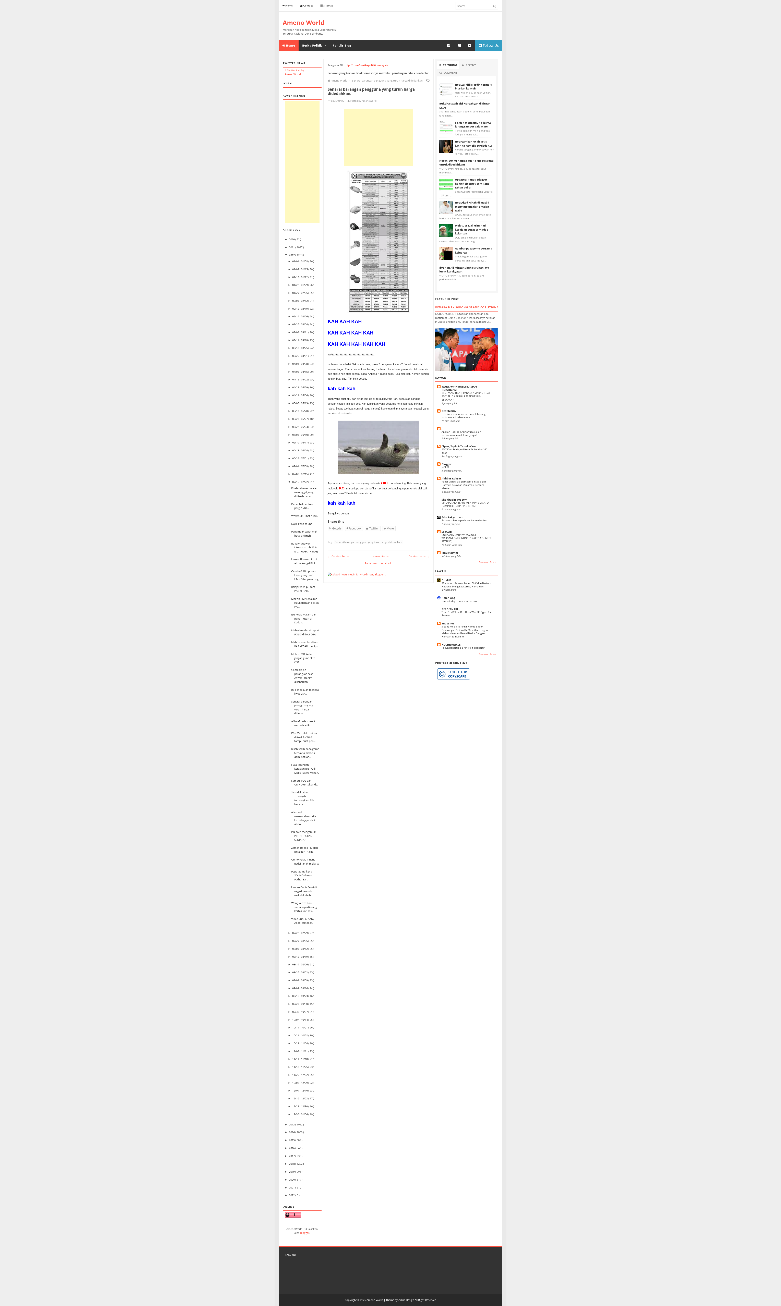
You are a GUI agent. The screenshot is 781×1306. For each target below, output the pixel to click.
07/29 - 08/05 (300, 941)
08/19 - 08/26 (300, 964)
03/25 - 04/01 (300, 356)
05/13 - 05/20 (300, 411)
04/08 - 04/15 (300, 372)
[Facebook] (449, 45)
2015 (292, 1140)
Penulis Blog (342, 45)
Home (289, 5)
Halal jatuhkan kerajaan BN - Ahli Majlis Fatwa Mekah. (305, 768)
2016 (292, 1148)
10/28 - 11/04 (300, 1043)
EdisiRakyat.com (452, 517)
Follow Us (490, 45)
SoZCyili (447, 532)
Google (336, 528)
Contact (308, 5)
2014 (292, 1132)
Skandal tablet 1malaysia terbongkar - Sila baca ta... (302, 798)
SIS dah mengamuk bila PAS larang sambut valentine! (473, 125)
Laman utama (380, 556)
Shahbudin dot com (454, 499)
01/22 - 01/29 (300, 285)
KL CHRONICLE (451, 644)
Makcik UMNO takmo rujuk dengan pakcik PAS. (305, 603)
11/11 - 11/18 (300, 1059)
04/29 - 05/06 (300, 395)
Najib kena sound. (302, 524)
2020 (292, 1179)
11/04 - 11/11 (300, 1051)
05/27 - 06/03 (300, 427)
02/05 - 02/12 (300, 301)
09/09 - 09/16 (300, 988)
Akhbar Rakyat (451, 478)
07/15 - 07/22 (300, 482)
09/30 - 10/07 (300, 1012)
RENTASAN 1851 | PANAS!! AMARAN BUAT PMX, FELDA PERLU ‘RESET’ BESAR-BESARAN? (466, 396)
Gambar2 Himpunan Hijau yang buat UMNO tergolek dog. (305, 575)
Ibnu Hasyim (450, 552)
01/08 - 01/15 (300, 269)
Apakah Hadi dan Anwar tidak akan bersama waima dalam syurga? (461, 433)
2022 (292, 1195)
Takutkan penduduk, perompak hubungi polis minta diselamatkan (464, 415)
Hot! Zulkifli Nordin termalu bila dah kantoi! (473, 86)
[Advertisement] (302, 162)
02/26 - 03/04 (300, 324)
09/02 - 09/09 (300, 980)
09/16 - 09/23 (300, 996)
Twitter (374, 528)
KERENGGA (449, 411)
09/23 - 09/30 (300, 1004)
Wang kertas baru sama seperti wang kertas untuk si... (304, 907)
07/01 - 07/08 (300, 466)
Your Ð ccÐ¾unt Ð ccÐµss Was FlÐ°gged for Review (466, 613)
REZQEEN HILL (451, 609)
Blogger (304, 1233)
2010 (292, 239)
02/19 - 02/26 (300, 316)
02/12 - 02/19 (300, 308)
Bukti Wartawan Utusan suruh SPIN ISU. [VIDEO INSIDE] (304, 547)
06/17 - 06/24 (300, 450)
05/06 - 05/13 (300, 403)
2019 (292, 1171)
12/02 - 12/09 (300, 1083)
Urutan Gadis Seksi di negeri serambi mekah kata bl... (304, 891)
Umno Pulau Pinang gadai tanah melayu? (305, 861)
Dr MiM (446, 580)
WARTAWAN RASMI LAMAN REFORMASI (459, 388)
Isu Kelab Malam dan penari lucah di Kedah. (303, 618)
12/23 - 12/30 (300, 1106)
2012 (292, 255)
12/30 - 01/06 (300, 1114)
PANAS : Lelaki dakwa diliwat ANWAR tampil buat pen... (304, 737)
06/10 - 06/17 (300, 442)
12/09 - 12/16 (300, 1090)
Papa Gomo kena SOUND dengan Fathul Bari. (302, 875)
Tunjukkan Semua (487, 562)
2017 (292, 1156)
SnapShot (448, 623)
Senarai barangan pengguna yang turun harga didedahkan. (368, 542)
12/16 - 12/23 (300, 1098)
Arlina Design (406, 1300)
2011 (292, 247)
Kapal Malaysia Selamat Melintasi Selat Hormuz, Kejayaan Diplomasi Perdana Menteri (464, 485)
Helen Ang (448, 598)
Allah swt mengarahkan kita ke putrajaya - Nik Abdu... (303, 818)
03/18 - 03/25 (300, 348)
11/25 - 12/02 (300, 1075)
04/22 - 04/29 (300, 387)
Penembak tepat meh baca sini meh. (304, 533)
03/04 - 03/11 (300, 332)
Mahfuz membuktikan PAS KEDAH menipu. (305, 644)
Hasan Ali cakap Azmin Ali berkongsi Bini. (304, 561)
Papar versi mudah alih (378, 563)
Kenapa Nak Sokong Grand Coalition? (466, 307)
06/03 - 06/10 (300, 435)
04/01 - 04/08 (300, 364)
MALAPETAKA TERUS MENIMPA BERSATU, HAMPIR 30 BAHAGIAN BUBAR (465, 504)
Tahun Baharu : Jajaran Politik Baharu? (463, 647)
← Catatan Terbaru (339, 556)
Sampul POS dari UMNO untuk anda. (304, 782)
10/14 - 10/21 (300, 1027)
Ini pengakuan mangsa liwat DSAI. (305, 692)
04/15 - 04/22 (300, 379)
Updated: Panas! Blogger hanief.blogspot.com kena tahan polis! (472, 183)
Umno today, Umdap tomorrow (459, 601)
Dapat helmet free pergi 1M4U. (302, 506)
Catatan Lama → (419, 556)
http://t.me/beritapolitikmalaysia (366, 65)
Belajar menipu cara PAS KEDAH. (303, 589)
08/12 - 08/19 (300, 957)
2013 (292, 1124)
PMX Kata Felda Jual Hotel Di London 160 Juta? (464, 451)
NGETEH (446, 467)
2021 (292, 1187)
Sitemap (328, 5)
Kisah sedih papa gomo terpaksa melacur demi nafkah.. (305, 753)
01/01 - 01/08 (300, 261)
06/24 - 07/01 (300, 458)
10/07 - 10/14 (300, 1020)
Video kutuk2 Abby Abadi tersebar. (302, 921)
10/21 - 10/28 (300, 1035)
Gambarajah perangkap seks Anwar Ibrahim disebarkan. (302, 676)
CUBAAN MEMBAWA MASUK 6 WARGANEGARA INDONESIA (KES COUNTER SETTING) (466, 538)
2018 (292, 1163)
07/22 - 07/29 (300, 933)
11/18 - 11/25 (300, 1067)
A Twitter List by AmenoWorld (294, 72)
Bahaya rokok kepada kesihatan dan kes (464, 520)
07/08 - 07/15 (300, 474)
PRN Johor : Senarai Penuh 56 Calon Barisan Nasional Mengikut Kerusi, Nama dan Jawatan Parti (466, 586)
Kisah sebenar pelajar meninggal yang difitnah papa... (304, 492)
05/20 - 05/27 (300, 419)
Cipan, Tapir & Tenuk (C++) (459, 446)
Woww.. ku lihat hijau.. (304, 516)
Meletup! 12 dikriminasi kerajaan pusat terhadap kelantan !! (471, 229)
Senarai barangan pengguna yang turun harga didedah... (302, 707)
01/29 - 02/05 (300, 293)
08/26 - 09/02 (300, 972)
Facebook (354, 528)
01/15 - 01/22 (300, 277)
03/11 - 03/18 (300, 340)
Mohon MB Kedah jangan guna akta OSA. (303, 658)
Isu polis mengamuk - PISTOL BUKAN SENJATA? (304, 836)
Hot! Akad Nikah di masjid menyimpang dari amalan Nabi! (472, 206)
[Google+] (459, 45)
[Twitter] (470, 45)
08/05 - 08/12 (300, 949)
